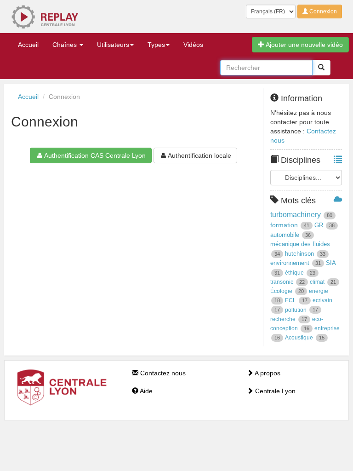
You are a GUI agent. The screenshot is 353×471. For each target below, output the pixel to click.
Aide (145, 391)
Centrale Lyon (274, 391)
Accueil (28, 44)
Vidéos (193, 44)
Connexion (322, 11)
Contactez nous (162, 373)
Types (156, 44)
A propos (266, 373)
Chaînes (65, 44)
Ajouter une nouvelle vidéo (303, 44)
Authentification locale (199, 155)
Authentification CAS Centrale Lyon (95, 155)
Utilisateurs (113, 44)
